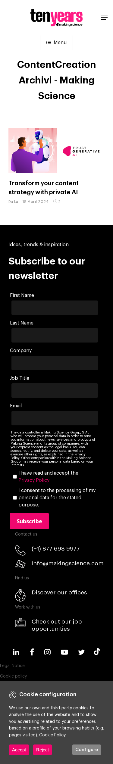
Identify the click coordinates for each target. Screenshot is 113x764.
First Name (22, 295)
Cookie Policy (52, 735)
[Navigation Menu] (104, 18)
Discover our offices (59, 592)
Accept (19, 749)
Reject (42, 749)
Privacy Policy (33, 480)
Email (16, 405)
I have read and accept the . (48, 477)
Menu (60, 42)
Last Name (21, 323)
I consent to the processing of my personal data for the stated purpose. (57, 497)
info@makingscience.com (68, 563)
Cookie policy (13, 676)
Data (13, 201)
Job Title (19, 378)
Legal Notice (12, 666)
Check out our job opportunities (57, 625)
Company (21, 350)
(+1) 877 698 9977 (56, 548)
